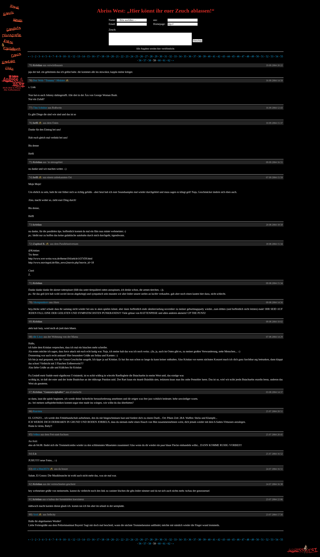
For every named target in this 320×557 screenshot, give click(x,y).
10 (64, 56)
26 (141, 56)
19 (107, 56)
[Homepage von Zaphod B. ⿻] (47, 243)
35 (185, 56)
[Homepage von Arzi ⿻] (40, 514)
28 (151, 56)
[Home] (15, 9)
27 (146, 56)
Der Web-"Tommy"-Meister (49, 80)
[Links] (10, 70)
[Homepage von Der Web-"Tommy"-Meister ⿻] (67, 80)
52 (267, 56)
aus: (155, 20)
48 (247, 56)
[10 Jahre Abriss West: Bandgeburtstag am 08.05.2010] (13, 90)
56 (140, 60)
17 (98, 56)
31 (165, 56)
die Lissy (38, 336)
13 (78, 56)
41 (214, 56)
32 (170, 56)
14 (83, 56)
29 (156, 56)
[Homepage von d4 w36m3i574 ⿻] (52, 468)
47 (243, 56)
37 (194, 56)
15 (88, 56)
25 (136, 56)
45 (233, 56)
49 (252, 56)
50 (257, 56)
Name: (112, 20)
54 (277, 56)
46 (238, 56)
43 (223, 56)
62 (169, 60)
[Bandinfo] (14, 30)
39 (204, 56)
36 (189, 56)
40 (209, 56)
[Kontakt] (9, 64)
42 (219, 56)
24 (131, 56)
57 (145, 60)
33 (175, 56)
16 (93, 56)
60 (159, 60)
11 (69, 56)
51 (262, 56)
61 (164, 60)
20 (112, 56)
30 (161, 56)
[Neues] (18, 24)
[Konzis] (9, 15)
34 (180, 56)
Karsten (37, 411)
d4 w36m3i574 (41, 468)
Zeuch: (112, 29)
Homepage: (159, 24)
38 (199, 56)
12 (73, 56)
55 (281, 56)
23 (127, 56)
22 (122, 56)
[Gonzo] (15, 57)
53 (272, 56)
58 (149, 60)
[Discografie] (11, 37)
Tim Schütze (40, 107)
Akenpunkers (40, 302)
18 (103, 56)
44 (228, 56)
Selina (36, 434)
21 (117, 56)
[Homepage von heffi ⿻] (40, 122)
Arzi (35, 514)
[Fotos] (9, 44)
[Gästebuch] (12, 50)
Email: (112, 24)
